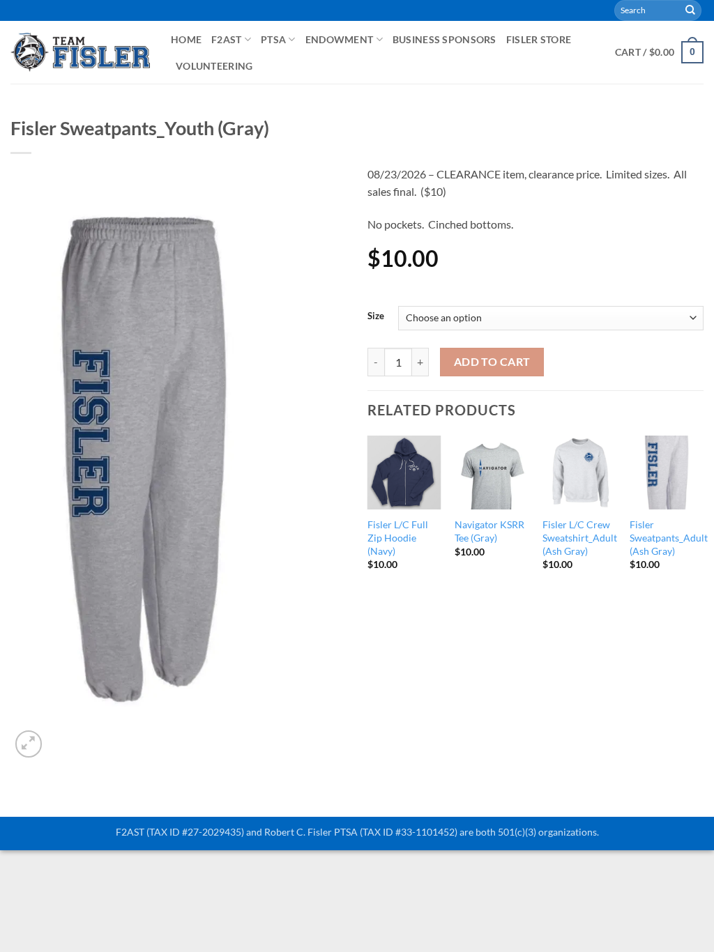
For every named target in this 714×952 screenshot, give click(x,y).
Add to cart (492, 361)
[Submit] (690, 10)
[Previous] (368, 515)
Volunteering (214, 66)
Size (375, 316)
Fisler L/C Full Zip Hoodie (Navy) (397, 537)
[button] (659, 52)
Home (186, 39)
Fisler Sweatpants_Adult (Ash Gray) (669, 537)
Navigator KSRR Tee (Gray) (489, 531)
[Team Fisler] (80, 52)
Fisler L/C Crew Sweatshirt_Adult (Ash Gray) (579, 537)
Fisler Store (538, 39)
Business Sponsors (444, 39)
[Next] (702, 515)
